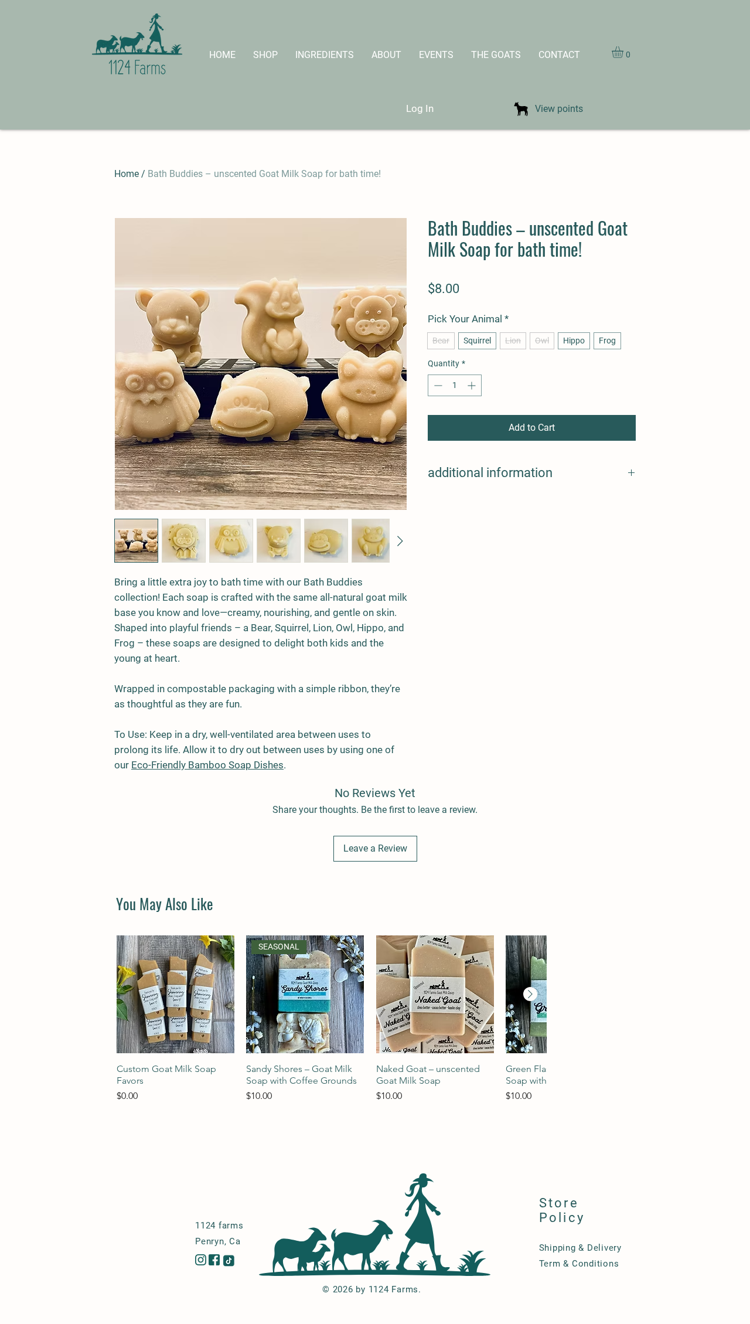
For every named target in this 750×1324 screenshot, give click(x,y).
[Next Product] (530, 994)
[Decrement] (436, 385)
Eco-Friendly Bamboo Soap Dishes (207, 765)
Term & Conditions (579, 1263)
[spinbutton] (454, 385)
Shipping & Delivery (580, 1248)
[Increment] (472, 385)
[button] (624, 52)
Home (126, 173)
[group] (331, 1025)
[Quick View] (175, 994)
